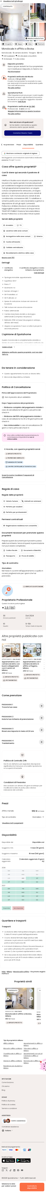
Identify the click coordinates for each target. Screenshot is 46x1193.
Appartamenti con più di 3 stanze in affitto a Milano (33, 1056)
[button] (34, 38)
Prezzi (19, 145)
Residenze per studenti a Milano (12, 1067)
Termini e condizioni (9, 1108)
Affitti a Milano (8, 1043)
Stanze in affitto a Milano (12, 1061)
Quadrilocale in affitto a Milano (12, 1055)
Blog (3, 1090)
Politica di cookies (8, 1105)
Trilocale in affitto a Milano (31, 1049)
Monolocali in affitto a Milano (32, 1062)
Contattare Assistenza (10, 1127)
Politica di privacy (8, 1101)
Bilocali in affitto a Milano (12, 1048)
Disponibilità (28, 145)
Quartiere (39, 145)
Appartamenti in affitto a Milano (33, 1044)
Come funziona (7, 1082)
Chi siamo (6, 1086)
